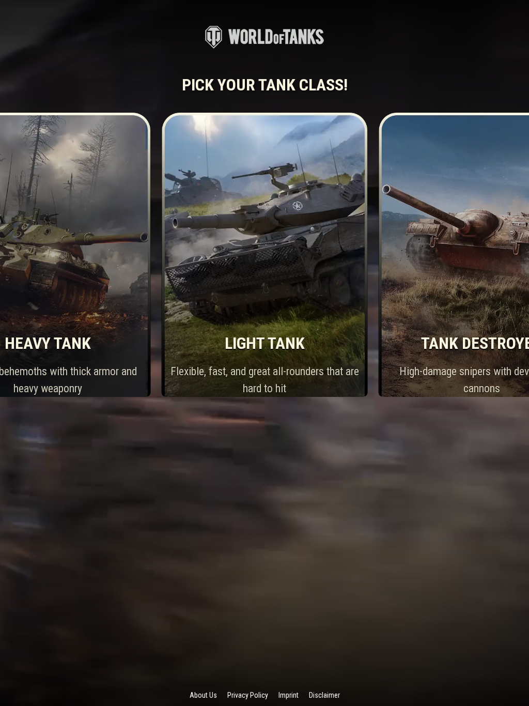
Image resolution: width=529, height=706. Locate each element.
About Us (203, 695)
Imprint (288, 695)
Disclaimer (324, 695)
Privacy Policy (247, 695)
